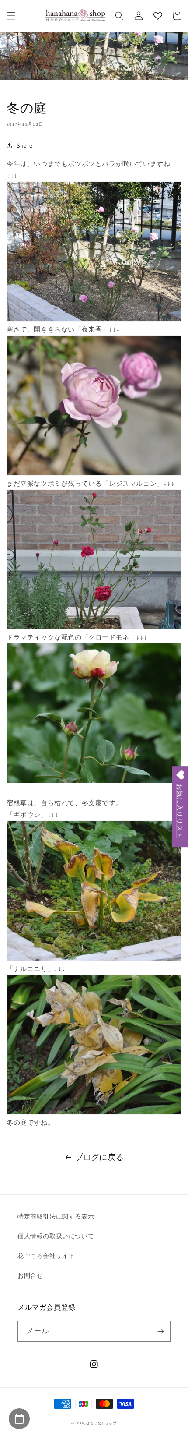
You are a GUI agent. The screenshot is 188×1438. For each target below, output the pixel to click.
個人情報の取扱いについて (55, 1236)
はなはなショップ (101, 1422)
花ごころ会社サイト (46, 1256)
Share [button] (25, 145)
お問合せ (30, 1275)
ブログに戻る (99, 1157)
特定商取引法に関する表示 (55, 1216)
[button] (11, 15)
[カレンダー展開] (19, 1418)
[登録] (160, 1331)
